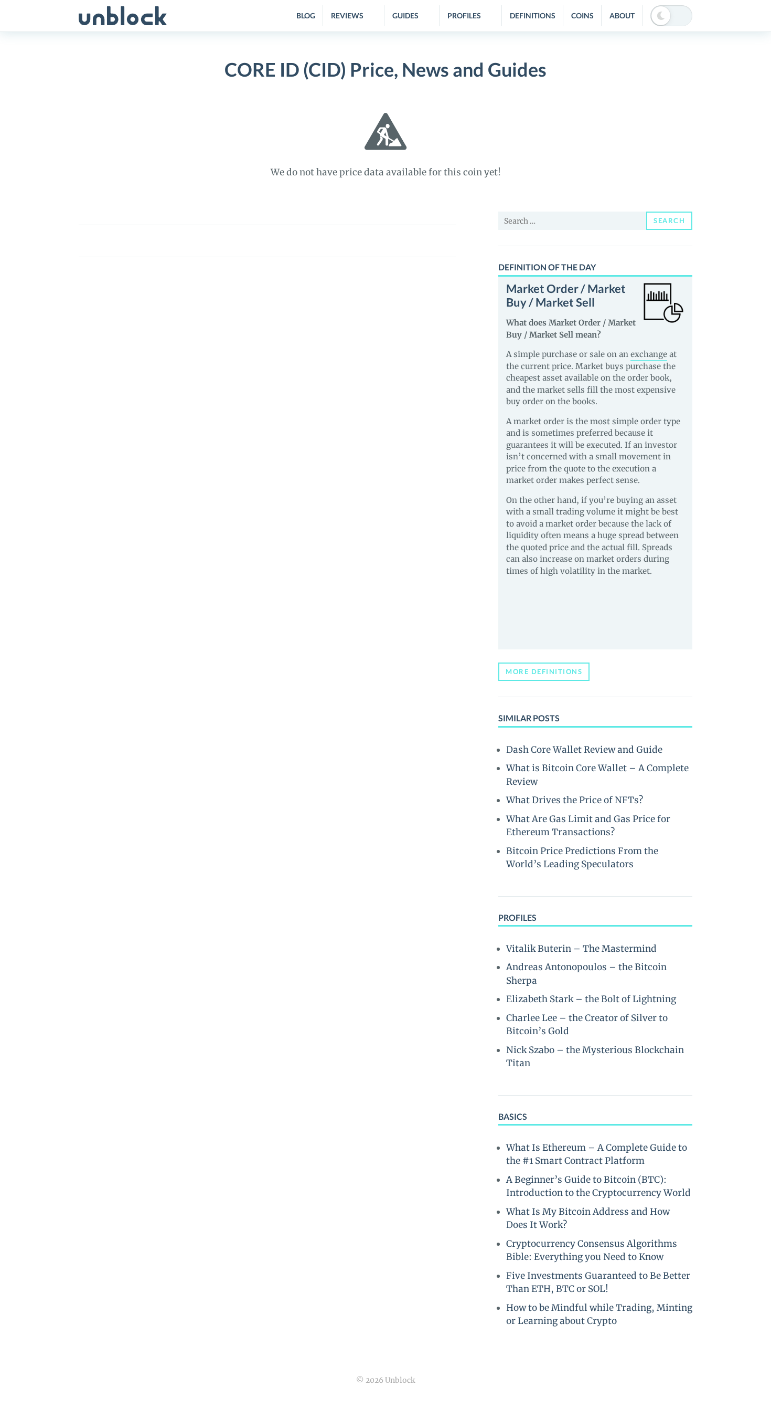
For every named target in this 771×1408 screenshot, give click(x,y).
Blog (305, 15)
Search (669, 220)
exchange (648, 354)
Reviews (347, 15)
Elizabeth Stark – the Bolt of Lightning (591, 999)
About (622, 15)
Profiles (464, 15)
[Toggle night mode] (671, 15)
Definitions (532, 15)
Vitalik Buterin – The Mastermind (581, 948)
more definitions (544, 671)
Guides (405, 15)
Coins (582, 15)
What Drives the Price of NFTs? (574, 800)
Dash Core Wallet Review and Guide (584, 749)
